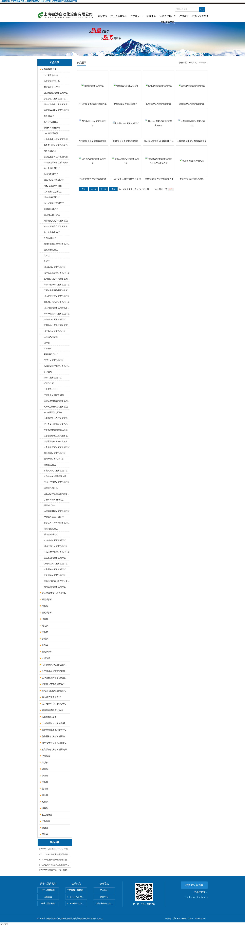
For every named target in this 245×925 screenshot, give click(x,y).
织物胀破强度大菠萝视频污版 (57, 296)
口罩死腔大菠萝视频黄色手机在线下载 (57, 308)
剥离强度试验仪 (51, 354)
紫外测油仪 (49, 116)
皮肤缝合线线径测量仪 (54, 517)
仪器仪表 (46, 756)
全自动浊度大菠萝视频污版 (56, 93)
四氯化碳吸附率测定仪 (54, 180)
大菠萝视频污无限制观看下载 (168, 18)
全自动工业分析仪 (52, 215)
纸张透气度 (49, 383)
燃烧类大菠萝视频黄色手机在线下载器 (55, 730)
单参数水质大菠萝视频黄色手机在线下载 (57, 145)
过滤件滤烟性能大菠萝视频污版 (55, 723)
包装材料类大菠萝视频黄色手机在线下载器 (55, 736)
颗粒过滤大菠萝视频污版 (55, 587)
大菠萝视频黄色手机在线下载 (55, 593)
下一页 (103, 189)
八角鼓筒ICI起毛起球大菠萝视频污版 (57, 476)
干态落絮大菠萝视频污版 (77, 890)
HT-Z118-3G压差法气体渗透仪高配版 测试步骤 (54, 854)
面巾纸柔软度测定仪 (51, 697)
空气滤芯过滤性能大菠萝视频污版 (55, 691)
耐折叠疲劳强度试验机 (52, 710)
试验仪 (45, 606)
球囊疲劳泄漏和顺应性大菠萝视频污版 (57, 290)
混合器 (45, 827)
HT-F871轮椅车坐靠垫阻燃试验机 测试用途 (54, 860)
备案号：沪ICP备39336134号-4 (179, 918)
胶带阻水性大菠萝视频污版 (125, 141)
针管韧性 (48, 348)
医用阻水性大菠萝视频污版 (158, 103)
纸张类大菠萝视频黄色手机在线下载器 (55, 684)
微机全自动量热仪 (52, 232)
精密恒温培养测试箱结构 (125, 103)
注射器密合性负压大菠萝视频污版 (57, 418)
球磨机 (45, 795)
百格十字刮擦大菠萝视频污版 (57, 482)
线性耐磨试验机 (51, 250)
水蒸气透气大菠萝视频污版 (56, 470)
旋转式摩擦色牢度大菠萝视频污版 (57, 226)
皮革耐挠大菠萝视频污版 (55, 569)
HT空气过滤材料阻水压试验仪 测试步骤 (54, 849)
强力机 (45, 619)
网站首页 (102, 16)
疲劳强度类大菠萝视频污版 (54, 749)
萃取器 (45, 834)
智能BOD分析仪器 (52, 127)
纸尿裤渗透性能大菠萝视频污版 (57, 366)
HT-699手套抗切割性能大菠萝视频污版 (77, 903)
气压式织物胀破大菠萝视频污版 (57, 406)
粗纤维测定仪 (50, 151)
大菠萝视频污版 (49, 69)
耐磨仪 (45, 769)
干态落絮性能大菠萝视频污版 (57, 552)
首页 (83, 189)
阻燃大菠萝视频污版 (53, 377)
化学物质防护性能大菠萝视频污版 (55, 664)
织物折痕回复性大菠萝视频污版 (57, 244)
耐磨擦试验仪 (50, 465)
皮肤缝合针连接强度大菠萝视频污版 (57, 494)
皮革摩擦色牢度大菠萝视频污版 (192, 141)
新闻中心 (151, 16)
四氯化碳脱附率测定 (53, 186)
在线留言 (184, 16)
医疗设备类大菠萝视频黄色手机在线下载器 (55, 671)
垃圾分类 (46, 658)
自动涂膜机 (47, 651)
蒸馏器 (45, 788)
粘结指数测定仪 (51, 174)
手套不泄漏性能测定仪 (54, 499)
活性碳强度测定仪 (52, 197)
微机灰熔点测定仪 (52, 168)
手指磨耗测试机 (51, 534)
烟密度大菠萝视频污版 (54, 459)
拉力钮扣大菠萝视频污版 (55, 319)
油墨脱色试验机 (51, 488)
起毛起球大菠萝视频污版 (55, 453)
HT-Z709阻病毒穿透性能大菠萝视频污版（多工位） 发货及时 (54, 870)
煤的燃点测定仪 (51, 209)
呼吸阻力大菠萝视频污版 (55, 575)
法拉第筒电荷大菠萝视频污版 (57, 273)
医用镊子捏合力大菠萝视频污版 (57, 279)
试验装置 (46, 821)
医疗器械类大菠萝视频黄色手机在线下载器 (55, 677)
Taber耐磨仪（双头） (53, 412)
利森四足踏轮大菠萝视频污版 (57, 302)
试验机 (45, 782)
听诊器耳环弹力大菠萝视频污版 (57, 523)
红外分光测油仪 (51, 122)
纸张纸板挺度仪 (49, 717)
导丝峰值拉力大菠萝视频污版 (57, 313)
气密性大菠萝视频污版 (54, 360)
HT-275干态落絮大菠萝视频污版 (77, 897)
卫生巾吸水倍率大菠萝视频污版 (57, 424)
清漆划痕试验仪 (51, 528)
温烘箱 (45, 762)
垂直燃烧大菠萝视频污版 (55, 558)
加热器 (45, 775)
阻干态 (47, 343)
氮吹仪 (45, 801)
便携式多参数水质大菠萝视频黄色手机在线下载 (57, 104)
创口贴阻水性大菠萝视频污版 (92, 141)
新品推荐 (54, 842)
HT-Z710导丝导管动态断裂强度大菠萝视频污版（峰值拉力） (54, 865)
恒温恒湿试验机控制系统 (191, 179)
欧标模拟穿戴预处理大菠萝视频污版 (57, 581)
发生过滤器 (47, 814)
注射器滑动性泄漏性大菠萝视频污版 (57, 441)
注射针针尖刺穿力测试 (54, 395)
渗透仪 (45, 638)
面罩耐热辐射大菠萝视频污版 (57, 110)
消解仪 (45, 808)
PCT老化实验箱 (51, 75)
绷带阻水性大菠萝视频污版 (191, 103)
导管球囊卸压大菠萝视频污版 (57, 284)
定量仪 (47, 255)
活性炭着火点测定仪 (53, 191)
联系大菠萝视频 (200, 16)
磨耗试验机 (47, 612)
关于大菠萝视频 (119, 16)
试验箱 (45, 632)
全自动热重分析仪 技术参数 (56, 162)
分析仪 (47, 261)
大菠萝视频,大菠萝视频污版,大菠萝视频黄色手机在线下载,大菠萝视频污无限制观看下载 (38, 1)
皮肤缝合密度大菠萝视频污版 (57, 447)
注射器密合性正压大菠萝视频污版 (57, 436)
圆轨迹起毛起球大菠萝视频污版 (57, 220)
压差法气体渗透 (51, 337)
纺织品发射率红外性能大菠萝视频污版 (57, 157)
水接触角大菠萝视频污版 (55, 331)
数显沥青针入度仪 (52, 87)
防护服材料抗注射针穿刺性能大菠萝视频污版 (55, 704)
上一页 (93, 189)
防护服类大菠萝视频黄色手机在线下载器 (55, 743)
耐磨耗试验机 (50, 505)
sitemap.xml (200, 918)
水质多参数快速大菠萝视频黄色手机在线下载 (57, 139)
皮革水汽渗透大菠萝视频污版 (92, 179)
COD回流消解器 (51, 133)
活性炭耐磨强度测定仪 (54, 203)
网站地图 (4, 923)
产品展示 (135, 16)
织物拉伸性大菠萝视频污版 (56, 546)
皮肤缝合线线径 (51, 389)
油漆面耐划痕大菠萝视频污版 (57, 511)
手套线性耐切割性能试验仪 (56, 430)
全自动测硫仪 (50, 238)
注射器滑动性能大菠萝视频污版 (57, 401)
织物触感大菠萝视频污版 (55, 267)
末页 (113, 189)
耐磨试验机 (47, 599)
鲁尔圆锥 (48, 372)
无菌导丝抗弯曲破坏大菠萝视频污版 (57, 325)
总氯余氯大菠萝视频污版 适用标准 (57, 98)
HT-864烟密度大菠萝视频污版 (93, 103)
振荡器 (45, 645)
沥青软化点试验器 (52, 81)
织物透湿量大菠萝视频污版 (56, 563)
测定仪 (45, 625)
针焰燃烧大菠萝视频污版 (55, 540)
